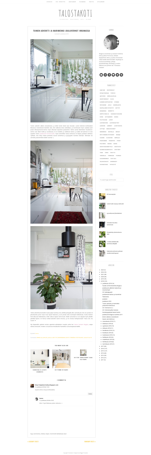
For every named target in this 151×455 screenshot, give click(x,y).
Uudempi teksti (34, 441)
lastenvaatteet (114, 123)
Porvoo (113, 93)
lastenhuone (104, 123)
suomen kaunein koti (106, 149)
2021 (102, 274)
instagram (103, 105)
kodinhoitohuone (116, 114)
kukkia (116, 117)
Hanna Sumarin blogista (81, 324)
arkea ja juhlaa (42, 337)
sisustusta (88, 337)
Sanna (41, 398)
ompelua (117, 137)
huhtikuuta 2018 (107, 337)
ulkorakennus (104, 158)
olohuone (109, 137)
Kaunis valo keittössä (108, 319)
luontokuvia (118, 126)
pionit (119, 140)
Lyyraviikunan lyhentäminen (114, 213)
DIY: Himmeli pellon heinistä (110, 310)
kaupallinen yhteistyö (107, 108)
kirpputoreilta (104, 114)
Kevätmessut (111, 90)
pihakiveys (112, 140)
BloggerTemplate (84, 453)
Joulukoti (104, 299)
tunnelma (111, 155)
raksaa (109, 143)
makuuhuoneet (111, 129)
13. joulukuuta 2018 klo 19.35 (42, 387)
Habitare (102, 90)
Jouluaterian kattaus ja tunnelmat (111, 294)
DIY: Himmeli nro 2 (107, 308)
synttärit (117, 149)
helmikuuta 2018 (107, 342)
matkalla (111, 132)
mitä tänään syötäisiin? (74, 337)
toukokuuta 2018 (107, 335)
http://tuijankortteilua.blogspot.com (46, 385)
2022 (102, 272)
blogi (112, 99)
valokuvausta (104, 161)
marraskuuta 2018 (108, 321)
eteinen (116, 102)
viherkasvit (113, 161)
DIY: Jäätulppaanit (107, 292)
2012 (102, 357)
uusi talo (113, 158)
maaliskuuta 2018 (107, 339)
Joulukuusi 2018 (106, 301)
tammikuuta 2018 (107, 344)
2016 (102, 348)
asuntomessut (104, 99)
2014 (102, 353)
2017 (102, 346)
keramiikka (103, 111)
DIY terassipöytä (111, 194)
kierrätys (111, 111)
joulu (50, 337)
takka (106, 152)
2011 (102, 360)
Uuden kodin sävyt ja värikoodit (115, 204)
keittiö (55, 337)
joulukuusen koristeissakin (47, 133)
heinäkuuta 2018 (107, 330)
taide (101, 152)
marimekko (62, 337)
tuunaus (118, 155)
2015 (102, 351)
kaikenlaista (117, 105)
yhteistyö (113, 164)
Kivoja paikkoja (104, 93)
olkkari (102, 137)
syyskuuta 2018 (107, 326)
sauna (115, 143)
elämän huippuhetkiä (106, 102)
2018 (102, 281)
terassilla (103, 155)
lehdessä (102, 126)
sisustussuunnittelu (106, 146)
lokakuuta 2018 (107, 323)
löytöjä (102, 129)
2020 (102, 276)
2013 (102, 355)
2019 (102, 279)
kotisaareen (108, 117)
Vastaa (90, 394)
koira (101, 117)
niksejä (118, 135)
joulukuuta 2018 (107, 283)
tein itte (112, 152)
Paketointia (105, 297)
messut (118, 132)
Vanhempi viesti (89, 441)
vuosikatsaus (104, 164)
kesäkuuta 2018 (107, 333)
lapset (111, 120)
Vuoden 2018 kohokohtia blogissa (112, 285)
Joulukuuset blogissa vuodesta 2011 (112, 314)
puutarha (103, 143)
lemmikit (109, 126)
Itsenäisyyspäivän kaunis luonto (111, 312)
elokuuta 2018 (107, 328)
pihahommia (103, 140)
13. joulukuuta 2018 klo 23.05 (46, 400)
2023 (102, 270)
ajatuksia (102, 96)
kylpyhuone (103, 120)
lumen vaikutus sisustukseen (110, 317)
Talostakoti (75, 13)
